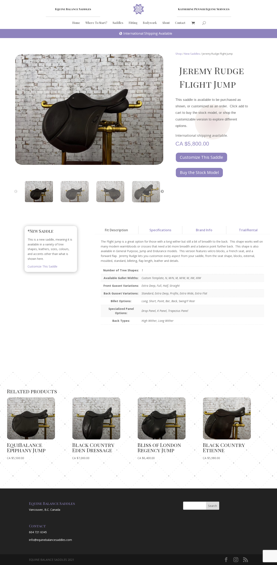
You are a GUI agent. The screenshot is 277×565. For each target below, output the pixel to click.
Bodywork (150, 23)
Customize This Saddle (201, 157)
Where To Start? (96, 23)
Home (76, 23)
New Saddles (192, 53)
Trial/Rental (248, 230)
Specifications (160, 230)
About (166, 23)
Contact (180, 23)
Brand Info (204, 230)
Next (162, 192)
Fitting (133, 23)
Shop (178, 53)
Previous (16, 192)
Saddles (118, 23)
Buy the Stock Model (199, 172)
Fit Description (116, 230)
